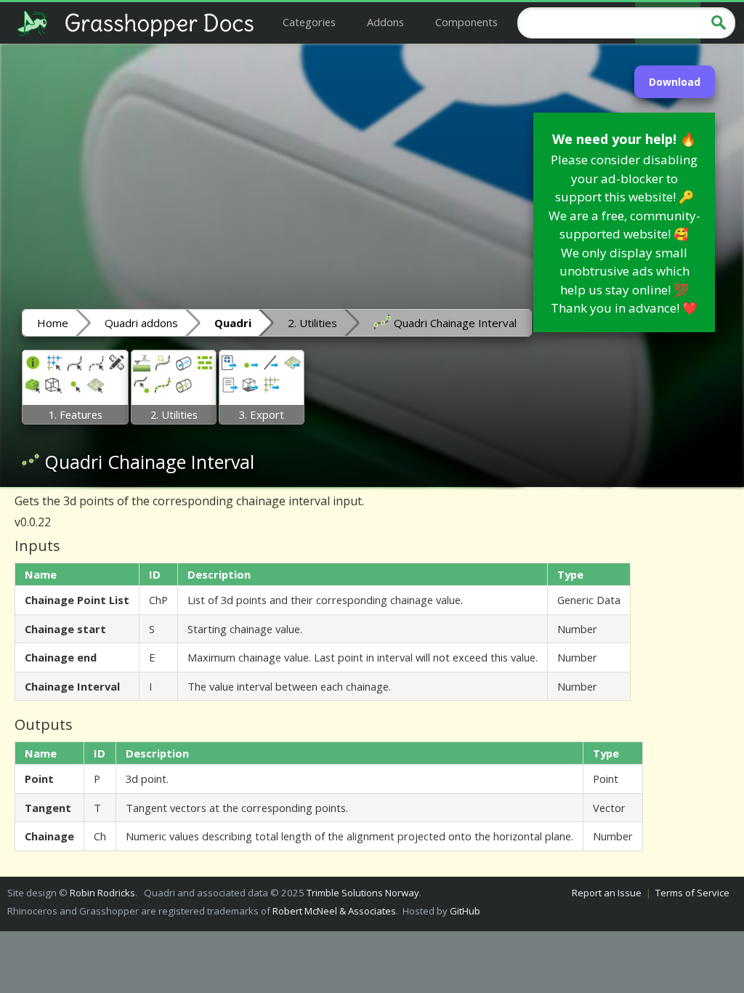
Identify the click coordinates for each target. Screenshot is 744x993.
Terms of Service (692, 892)
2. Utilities (312, 322)
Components (466, 22)
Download (674, 82)
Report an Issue (607, 892)
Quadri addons (141, 322)
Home (52, 322)
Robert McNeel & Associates (334, 910)
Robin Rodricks (102, 892)
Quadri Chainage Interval (454, 322)
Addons (385, 22)
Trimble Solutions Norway (363, 892)
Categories (309, 22)
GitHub (465, 910)
